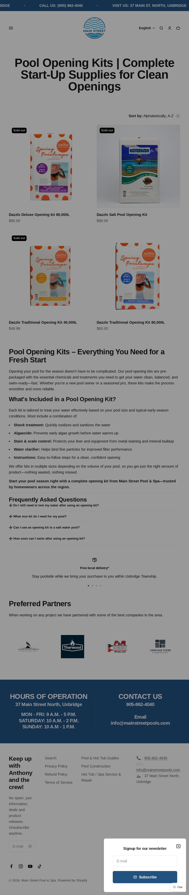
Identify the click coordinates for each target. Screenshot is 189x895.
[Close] (178, 846)
